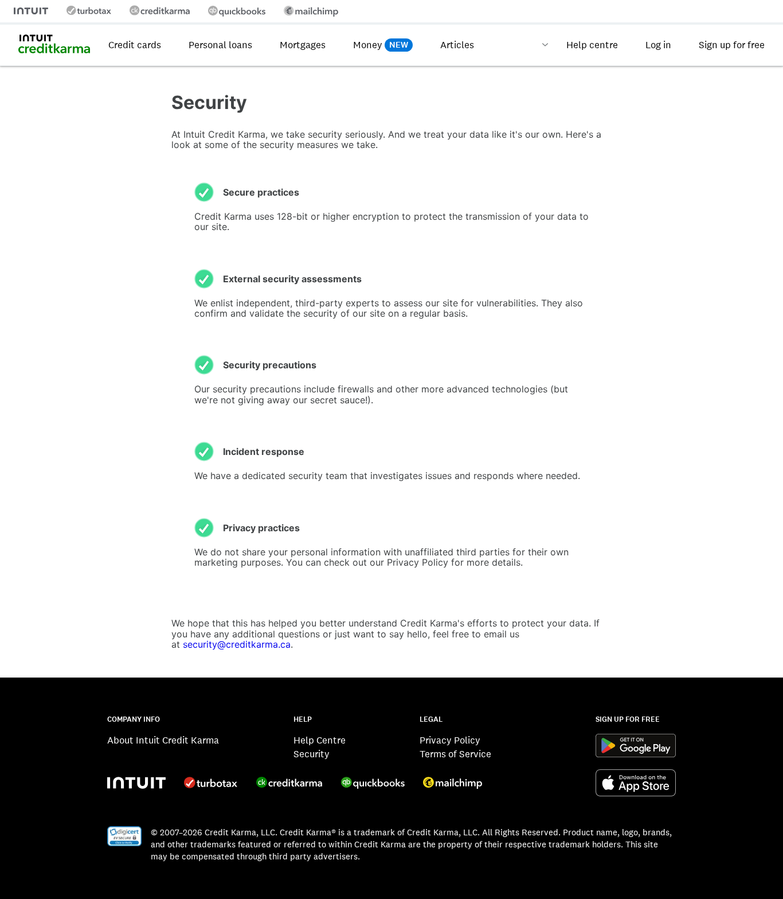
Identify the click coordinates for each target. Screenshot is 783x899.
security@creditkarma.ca (237, 644)
